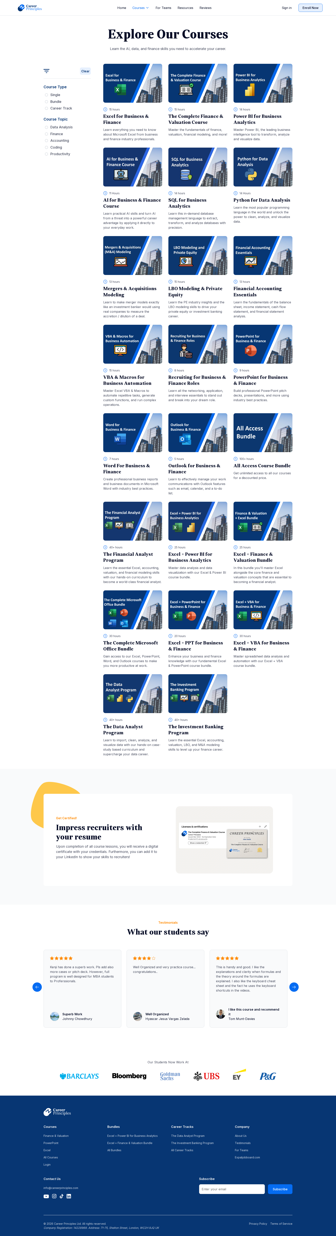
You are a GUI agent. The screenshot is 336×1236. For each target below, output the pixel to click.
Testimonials (243, 1143)
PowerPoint (51, 1143)
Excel (47, 1150)
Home (121, 8)
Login (47, 1164)
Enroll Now (310, 8)
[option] (83, 989)
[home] (29, 8)
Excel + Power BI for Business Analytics (132, 1135)
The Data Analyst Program (188, 1135)
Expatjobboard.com (247, 1157)
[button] (140, 8)
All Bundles (114, 1150)
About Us (241, 1135)
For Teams (163, 8)
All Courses (51, 1157)
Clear (85, 71)
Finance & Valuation (56, 1135)
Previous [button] (37, 987)
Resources (185, 8)
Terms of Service (281, 1223)
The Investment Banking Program (192, 1143)
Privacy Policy (258, 1223)
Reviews (206, 8)
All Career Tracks (182, 1150)
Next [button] (294, 987)
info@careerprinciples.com (61, 1188)
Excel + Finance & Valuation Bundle (129, 1143)
